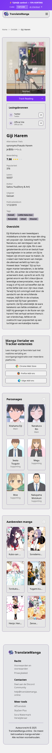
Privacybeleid (21, 673)
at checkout (35, 7)
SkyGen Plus (20, 710)
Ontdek (14, 29)
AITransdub (20, 706)
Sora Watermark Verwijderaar (22, 716)
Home (4, 29)
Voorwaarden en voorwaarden (22, 667)
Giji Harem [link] (25, 29)
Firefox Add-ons (28, 373)
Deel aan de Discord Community (24, 686)
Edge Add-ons (28, 380)
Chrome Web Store (27, 366)
